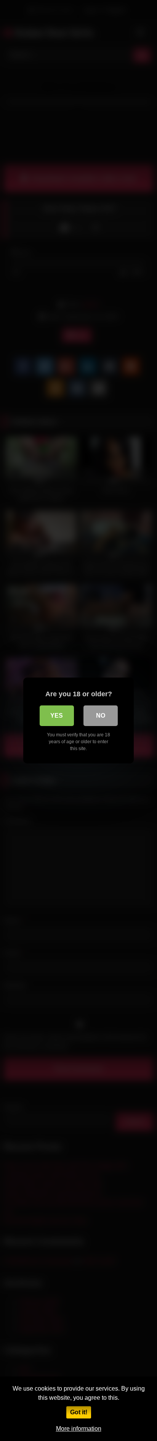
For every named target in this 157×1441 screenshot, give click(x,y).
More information (78, 1428)
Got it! (78, 1412)
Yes (56, 715)
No (100, 715)
